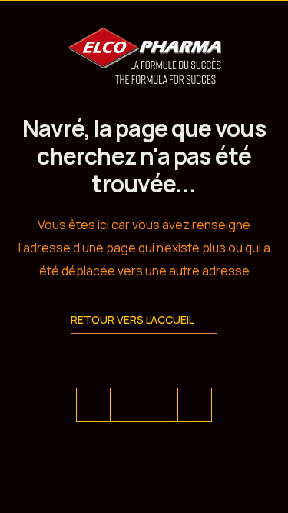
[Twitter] (93, 404)
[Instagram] (194, 404)
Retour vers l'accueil (132, 319)
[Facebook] (127, 404)
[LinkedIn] (160, 404)
